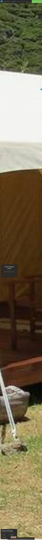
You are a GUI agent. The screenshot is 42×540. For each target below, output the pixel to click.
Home (8, 539)
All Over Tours (5, 1)
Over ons (23, 1)
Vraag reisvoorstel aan (36, 1)
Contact (27, 1)
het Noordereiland (25, 539)
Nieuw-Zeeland (12, 271)
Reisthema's (19, 1)
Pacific (16, 539)
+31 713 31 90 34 (28, 2)
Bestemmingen (13, 1)
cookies (27, 538)
